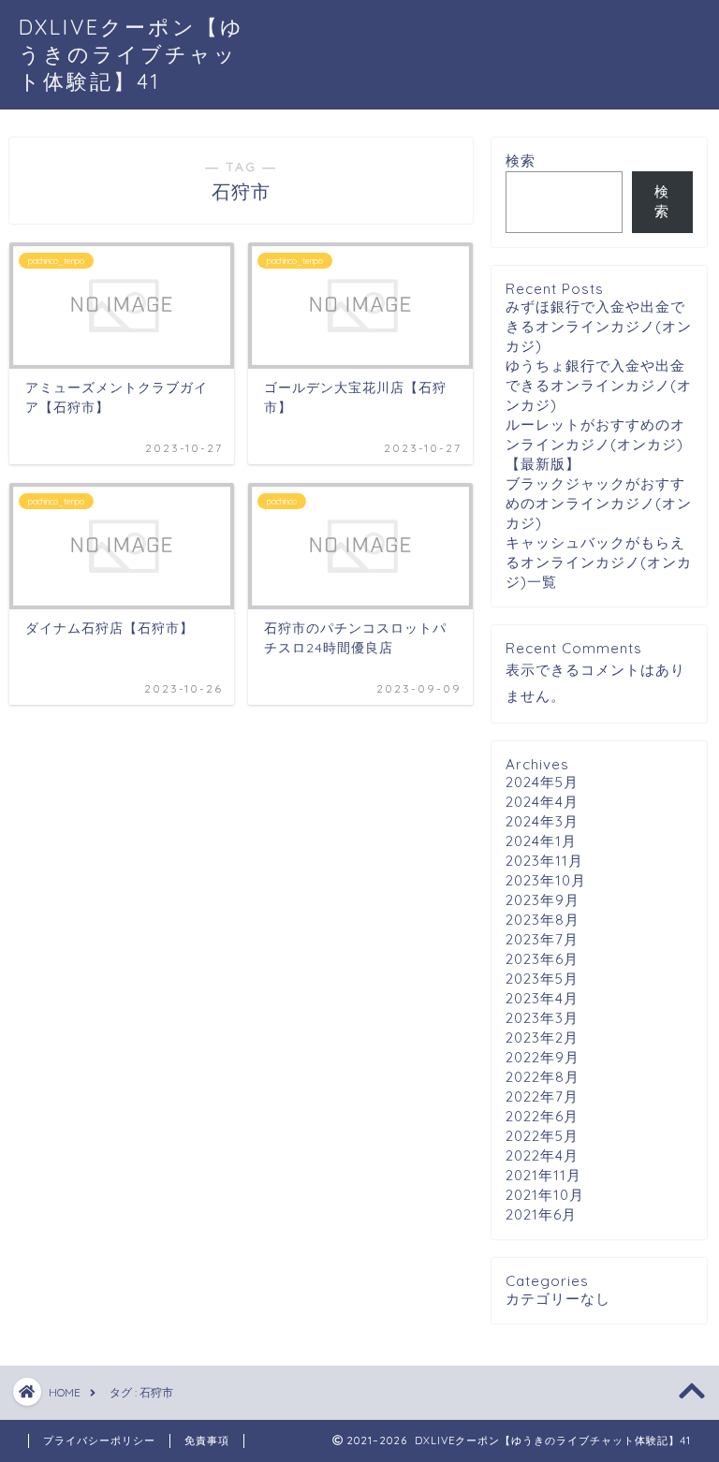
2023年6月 (542, 959)
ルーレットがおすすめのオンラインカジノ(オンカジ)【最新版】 (595, 444)
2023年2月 (542, 1037)
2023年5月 (542, 978)
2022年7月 (542, 1096)
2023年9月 (543, 900)
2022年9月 (543, 1057)
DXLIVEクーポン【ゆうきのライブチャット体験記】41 (131, 54)
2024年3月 (542, 821)
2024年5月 (542, 782)
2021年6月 (541, 1214)
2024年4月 (542, 802)
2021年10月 (545, 1195)
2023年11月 (544, 861)
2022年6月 (542, 1116)
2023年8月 (543, 919)
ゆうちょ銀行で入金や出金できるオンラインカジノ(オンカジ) (599, 385)
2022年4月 (542, 1155)
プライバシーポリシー (99, 1440)
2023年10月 (546, 880)
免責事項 (206, 1440)
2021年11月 (543, 1175)
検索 (521, 160)
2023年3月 (542, 1018)
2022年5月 (542, 1136)
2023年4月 (542, 998)
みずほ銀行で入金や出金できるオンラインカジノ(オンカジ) (599, 326)
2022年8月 (543, 1077)
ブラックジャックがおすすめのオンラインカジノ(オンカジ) (599, 503)
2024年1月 (541, 841)
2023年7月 (542, 939)
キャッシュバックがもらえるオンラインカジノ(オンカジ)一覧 (599, 562)
